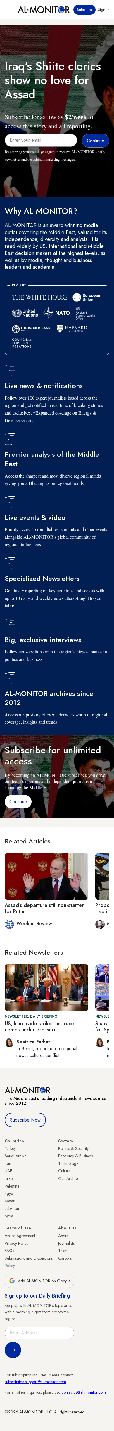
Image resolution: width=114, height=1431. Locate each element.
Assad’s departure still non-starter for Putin (44, 908)
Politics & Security (73, 1148)
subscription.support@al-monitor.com (35, 1382)
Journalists (66, 1243)
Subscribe (84, 9)
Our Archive (68, 1178)
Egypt (9, 1193)
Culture (64, 1171)
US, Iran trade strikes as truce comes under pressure (39, 1027)
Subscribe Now (25, 1120)
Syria (9, 1216)
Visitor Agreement (20, 1236)
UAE (8, 1171)
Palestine (12, 1186)
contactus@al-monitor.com (83, 1392)
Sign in (103, 9)
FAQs (9, 1251)
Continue (18, 801)
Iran (8, 1163)
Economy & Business (75, 1156)
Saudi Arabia (16, 1156)
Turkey (10, 1148)
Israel (9, 1178)
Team (63, 1251)
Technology (68, 1163)
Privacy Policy (16, 1243)
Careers (65, 1258)
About (63, 1236)
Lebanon (12, 1208)
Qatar (10, 1201)
